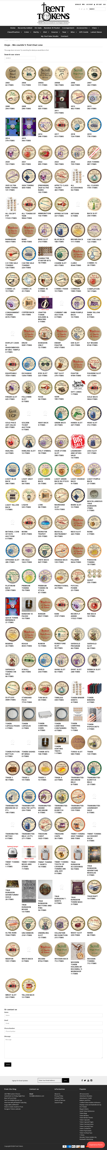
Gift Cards (83, 32)
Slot (45, 32)
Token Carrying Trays (86, 1126)
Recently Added (25, 28)
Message (7, 1036)
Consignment (68, 28)
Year (64, 32)
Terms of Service (60, 1100)
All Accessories (84, 1094)
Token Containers (85, 1128)
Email (6, 1020)
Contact (64, 36)
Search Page (59, 1102)
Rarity (36, 32)
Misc (73, 32)
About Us (57, 1094)
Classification (13, 32)
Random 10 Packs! (52, 28)
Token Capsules (85, 1120)
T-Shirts (82, 1135)
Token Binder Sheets (86, 1118)
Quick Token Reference (87, 1111)
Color (26, 32)
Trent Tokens (19, 1146)
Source (54, 32)
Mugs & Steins (84, 1109)
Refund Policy (59, 1098)
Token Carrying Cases (87, 1124)
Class (94, 28)
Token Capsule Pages (86, 1122)
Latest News (96, 32)
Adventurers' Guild (86, 1098)
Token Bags (83, 1113)
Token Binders (84, 1115)
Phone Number (9, 1028)
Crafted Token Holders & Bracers (90, 1102)
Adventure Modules (86, 1096)
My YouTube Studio (50, 36)
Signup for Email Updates (20, 1081)
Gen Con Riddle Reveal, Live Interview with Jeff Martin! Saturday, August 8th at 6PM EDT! (15, 1102)
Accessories (82, 28)
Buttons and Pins (85, 1100)
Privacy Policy (59, 1096)
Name (6, 1012)
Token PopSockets (85, 1131)
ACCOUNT (89, 4)
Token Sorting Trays (86, 1133)
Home (12, 28)
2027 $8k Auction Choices (12, 1094)
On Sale (38, 28)
